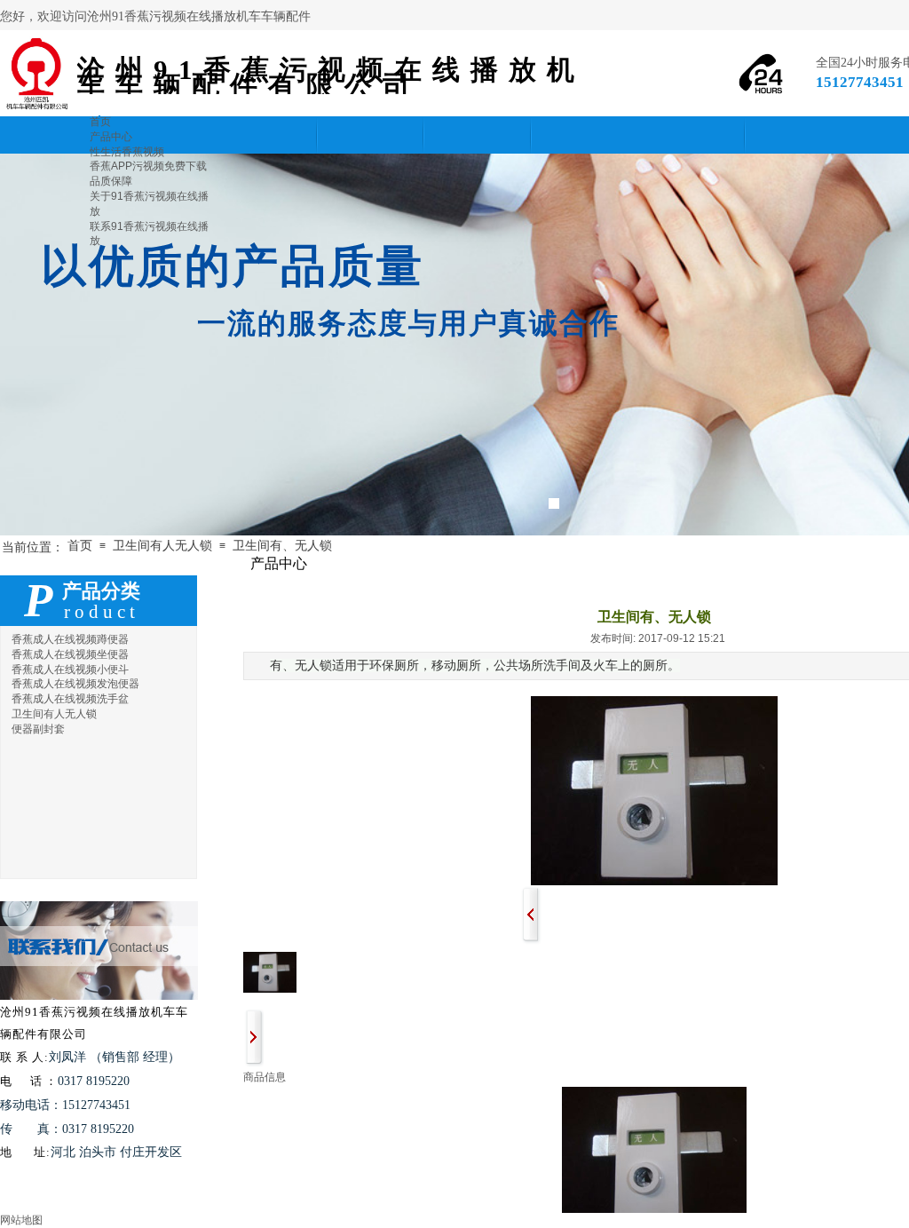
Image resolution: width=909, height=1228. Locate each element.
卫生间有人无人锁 (162, 545)
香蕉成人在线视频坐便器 (70, 654)
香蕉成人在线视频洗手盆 (70, 699)
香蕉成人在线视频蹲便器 (70, 639)
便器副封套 (38, 729)
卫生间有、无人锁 (282, 545)
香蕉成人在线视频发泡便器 (75, 683)
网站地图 (21, 1220)
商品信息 (264, 1077)
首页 (79, 545)
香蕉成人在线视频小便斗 (70, 669)
